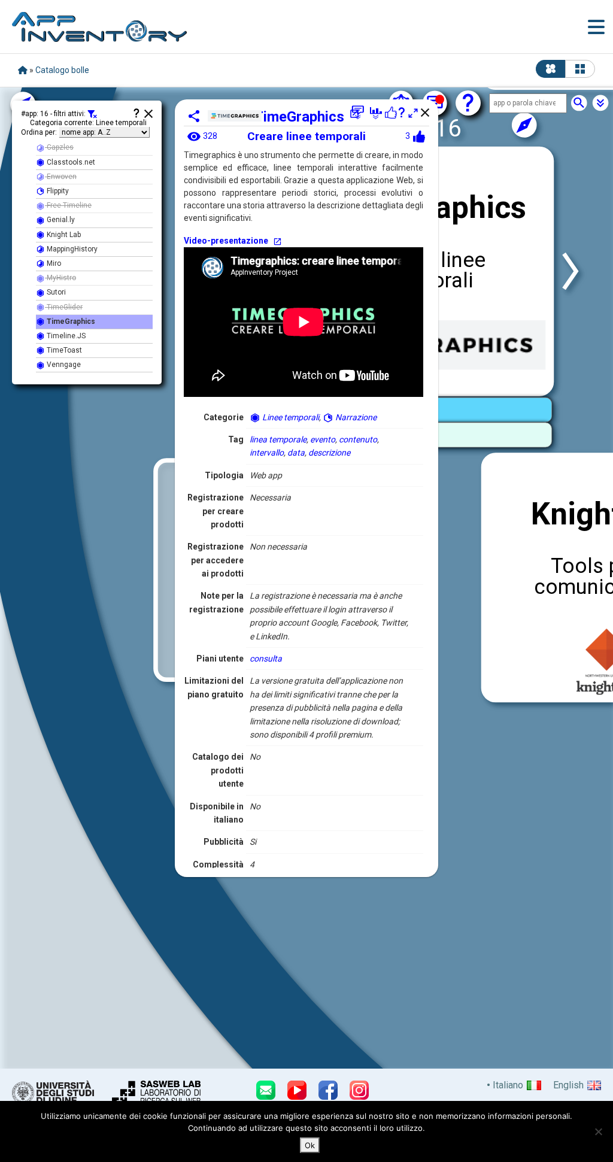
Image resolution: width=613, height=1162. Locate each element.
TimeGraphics (299, 116)
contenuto (358, 439)
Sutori (55, 292)
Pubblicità (224, 842)
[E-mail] (265, 1090)
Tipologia (224, 475)
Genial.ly (60, 220)
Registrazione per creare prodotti (215, 511)
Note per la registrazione (216, 602)
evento (322, 439)
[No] (598, 1131)
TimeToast (63, 350)
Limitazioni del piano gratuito (214, 687)
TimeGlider (64, 307)
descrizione (329, 452)
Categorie (224, 417)
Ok (310, 1145)
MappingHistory (71, 249)
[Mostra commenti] (358, 112)
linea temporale (278, 439)
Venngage (63, 364)
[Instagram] (359, 1090)
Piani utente (220, 658)
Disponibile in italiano (217, 813)
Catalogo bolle (62, 70)
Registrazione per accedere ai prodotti (215, 560)
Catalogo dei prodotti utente (218, 770)
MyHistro (60, 278)
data (296, 452)
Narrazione (355, 417)
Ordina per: (39, 132)
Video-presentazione (226, 240)
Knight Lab (63, 234)
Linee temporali (289, 417)
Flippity (57, 191)
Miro (53, 263)
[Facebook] (328, 1090)
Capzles (59, 147)
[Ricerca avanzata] (600, 103)
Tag (236, 439)
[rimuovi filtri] (92, 114)
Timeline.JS (65, 336)
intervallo (267, 452)
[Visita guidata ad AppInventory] (468, 103)
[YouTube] (296, 1090)
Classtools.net (70, 162)
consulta (266, 658)
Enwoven (61, 176)
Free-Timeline (68, 205)
